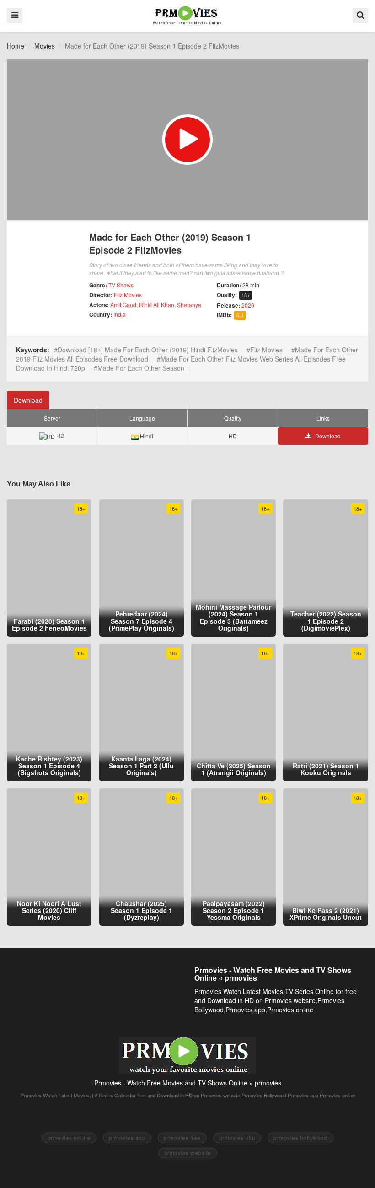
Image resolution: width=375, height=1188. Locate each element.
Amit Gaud (123, 304)
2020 (247, 305)
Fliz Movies (128, 294)
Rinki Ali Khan (156, 304)
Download (28, 400)
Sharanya (189, 304)
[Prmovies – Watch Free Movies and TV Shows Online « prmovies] (187, 15)
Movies (44, 45)
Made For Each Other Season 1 (143, 368)
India (119, 314)
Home (15, 45)
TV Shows (121, 285)
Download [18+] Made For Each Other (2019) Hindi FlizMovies (148, 349)
